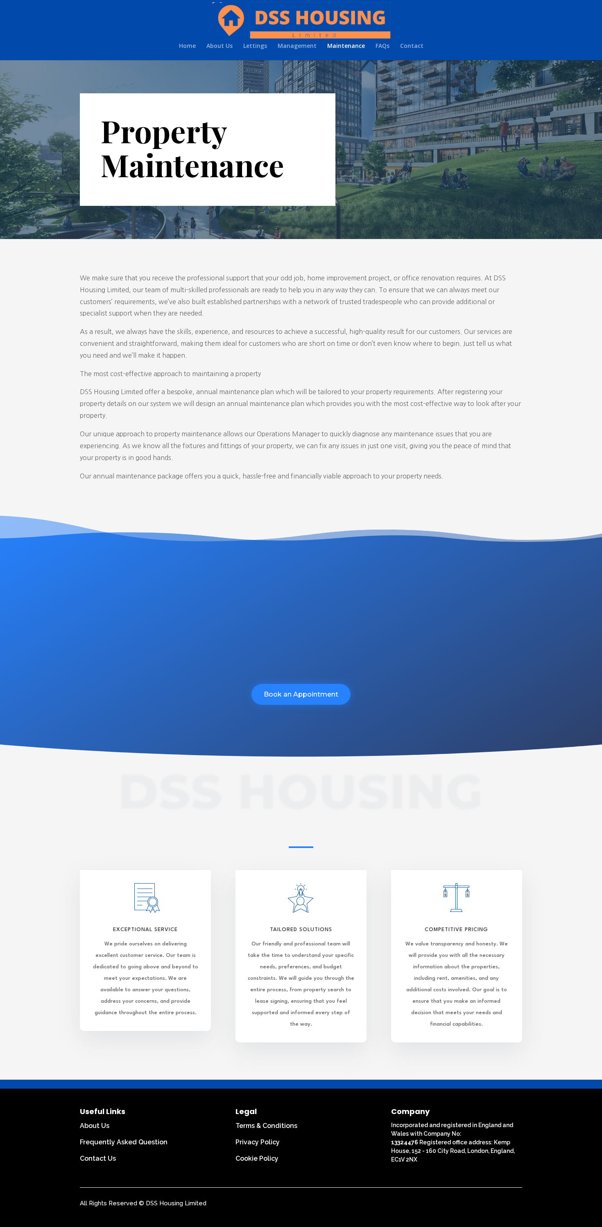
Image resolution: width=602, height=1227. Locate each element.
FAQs (382, 46)
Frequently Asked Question (123, 1142)
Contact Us (98, 1158)
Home (187, 46)
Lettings (255, 46)
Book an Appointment (301, 694)
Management (297, 46)
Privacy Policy (257, 1142)
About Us (219, 46)
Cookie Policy (256, 1158)
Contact (411, 46)
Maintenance (346, 46)
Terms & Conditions (266, 1126)
